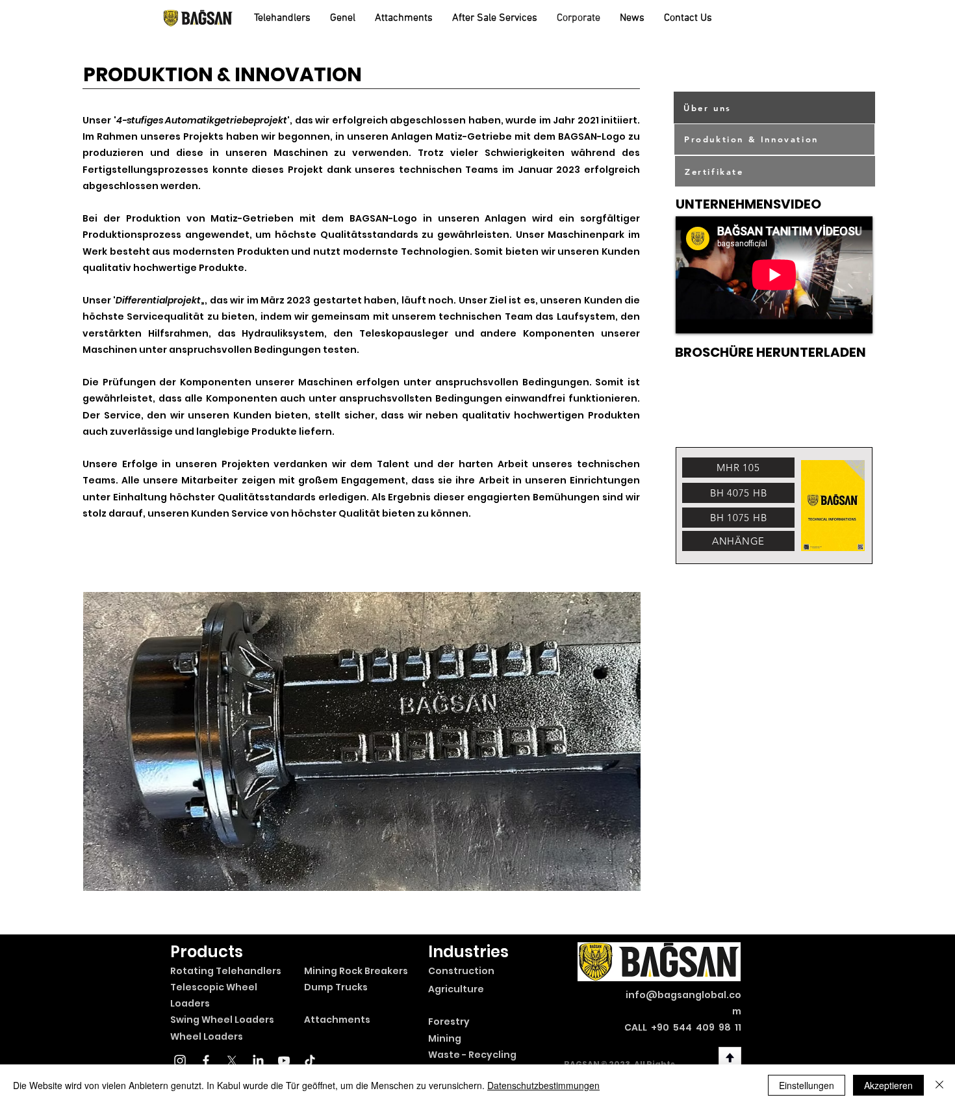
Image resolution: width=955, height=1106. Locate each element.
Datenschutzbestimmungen (543, 1085)
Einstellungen (806, 1085)
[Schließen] (939, 1085)
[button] (362, 741)
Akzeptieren (888, 1085)
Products (206, 951)
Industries (468, 951)
